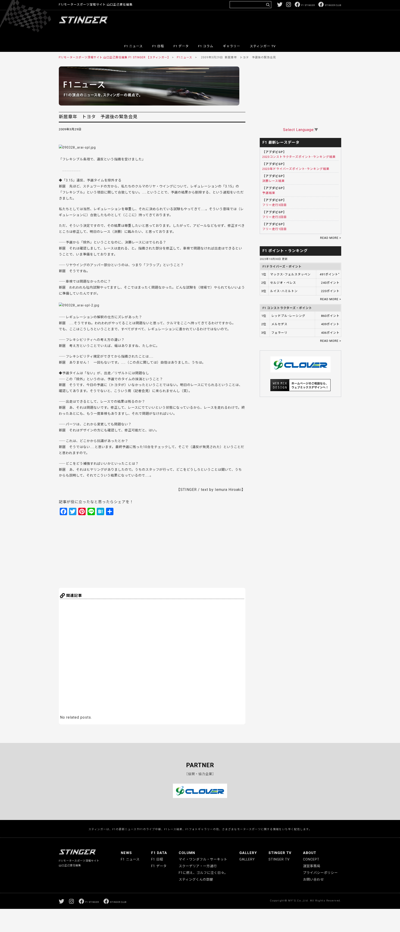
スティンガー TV (263, 46)
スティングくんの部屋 (196, 880)
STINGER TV (280, 853)
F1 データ (181, 46)
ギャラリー (231, 46)
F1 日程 (158, 46)
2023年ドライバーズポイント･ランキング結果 (295, 169)
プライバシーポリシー (320, 873)
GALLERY (248, 853)
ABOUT (309, 853)
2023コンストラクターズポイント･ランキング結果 (299, 157)
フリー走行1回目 (274, 229)
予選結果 (268, 193)
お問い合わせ (313, 880)
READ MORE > (330, 238)
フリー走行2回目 (274, 217)
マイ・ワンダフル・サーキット (203, 859)
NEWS (126, 853)
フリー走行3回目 (274, 205)
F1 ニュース (133, 46)
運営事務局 (311, 866)
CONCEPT (311, 859)
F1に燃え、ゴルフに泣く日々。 (203, 873)
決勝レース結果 (273, 181)
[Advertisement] (257, 24)
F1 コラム (205, 46)
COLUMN (187, 853)
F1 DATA (159, 853)
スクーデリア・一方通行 (198, 866)
